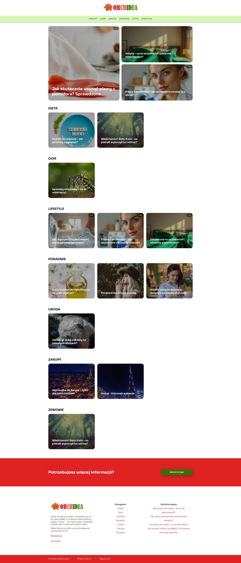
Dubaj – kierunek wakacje (117, 393)
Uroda (112, 18)
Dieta (135, 18)
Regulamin (105, 558)
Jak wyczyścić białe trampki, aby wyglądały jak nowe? (70, 241)
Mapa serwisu (84, 558)
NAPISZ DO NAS (176, 472)
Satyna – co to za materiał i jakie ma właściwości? (148, 55)
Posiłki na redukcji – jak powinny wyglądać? (67, 140)
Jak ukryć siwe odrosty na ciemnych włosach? (69, 341)
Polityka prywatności (58, 558)
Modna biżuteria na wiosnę (118, 293)
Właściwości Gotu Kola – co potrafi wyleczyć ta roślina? (119, 140)
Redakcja (56, 536)
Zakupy (93, 18)
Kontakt (56, 541)
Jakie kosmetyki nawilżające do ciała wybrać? (71, 291)
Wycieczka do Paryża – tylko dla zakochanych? (70, 392)
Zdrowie (124, 18)
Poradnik (57, 259)
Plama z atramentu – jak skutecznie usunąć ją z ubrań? (155, 93)
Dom (103, 18)
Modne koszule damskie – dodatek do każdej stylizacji (168, 291)
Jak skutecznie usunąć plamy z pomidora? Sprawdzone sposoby (83, 91)
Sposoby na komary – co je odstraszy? (69, 191)
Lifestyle (146, 18)
